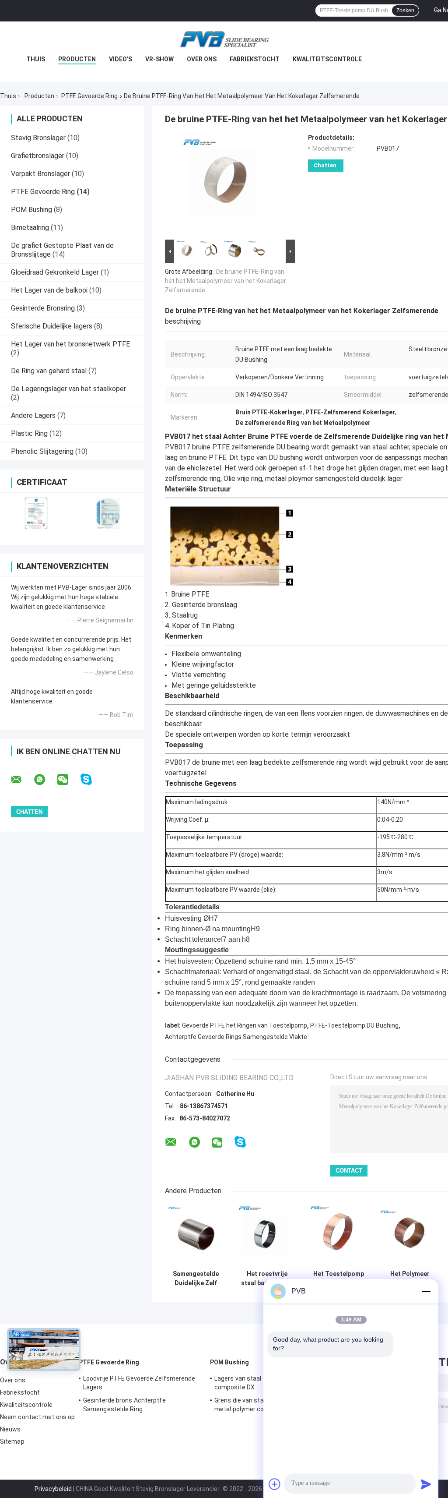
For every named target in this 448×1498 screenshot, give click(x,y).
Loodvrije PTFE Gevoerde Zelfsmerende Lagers (139, 1383)
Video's (120, 59)
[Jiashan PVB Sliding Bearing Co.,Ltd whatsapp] (45, 779)
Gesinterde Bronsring (43, 308)
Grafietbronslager (37, 156)
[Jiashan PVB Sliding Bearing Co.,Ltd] (224, 39)
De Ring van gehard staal (49, 371)
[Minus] (426, 1291)
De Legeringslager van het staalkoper (68, 389)
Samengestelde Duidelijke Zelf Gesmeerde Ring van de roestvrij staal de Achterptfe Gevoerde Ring (196, 1278)
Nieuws (10, 1429)
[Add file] (275, 1484)
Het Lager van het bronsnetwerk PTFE (70, 344)
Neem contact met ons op (37, 1416)
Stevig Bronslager (38, 138)
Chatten (325, 165)
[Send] (426, 1484)
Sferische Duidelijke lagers (51, 326)
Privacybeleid (53, 1488)
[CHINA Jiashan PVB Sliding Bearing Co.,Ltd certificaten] (36, 513)
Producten (77, 59)
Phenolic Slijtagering (42, 451)
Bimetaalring (30, 227)
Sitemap (12, 1441)
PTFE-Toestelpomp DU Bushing (354, 1025)
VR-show (159, 59)
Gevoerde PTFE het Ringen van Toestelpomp (244, 1025)
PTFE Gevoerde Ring (89, 95)
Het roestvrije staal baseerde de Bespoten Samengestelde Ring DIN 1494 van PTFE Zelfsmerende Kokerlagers (267, 1278)
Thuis (35, 59)
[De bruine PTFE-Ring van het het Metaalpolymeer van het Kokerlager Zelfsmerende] (226, 185)
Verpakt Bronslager (40, 174)
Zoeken (405, 10)
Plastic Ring (29, 433)
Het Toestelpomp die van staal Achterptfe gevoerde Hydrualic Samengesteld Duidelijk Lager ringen (338, 1278)
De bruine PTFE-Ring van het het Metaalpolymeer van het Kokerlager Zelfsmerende (225, 280)
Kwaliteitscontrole (327, 59)
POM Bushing (31, 209)
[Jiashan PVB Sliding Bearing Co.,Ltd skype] (91, 779)
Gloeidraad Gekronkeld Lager (55, 272)
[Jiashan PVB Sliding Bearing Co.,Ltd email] (22, 779)
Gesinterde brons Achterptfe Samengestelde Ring (124, 1405)
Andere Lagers (33, 415)
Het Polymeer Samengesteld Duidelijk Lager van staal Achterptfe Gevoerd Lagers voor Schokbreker (410, 1278)
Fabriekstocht (255, 59)
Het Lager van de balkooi (49, 290)
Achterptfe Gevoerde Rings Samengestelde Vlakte (236, 1036)
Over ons (202, 59)
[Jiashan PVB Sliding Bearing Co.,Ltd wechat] (68, 779)
